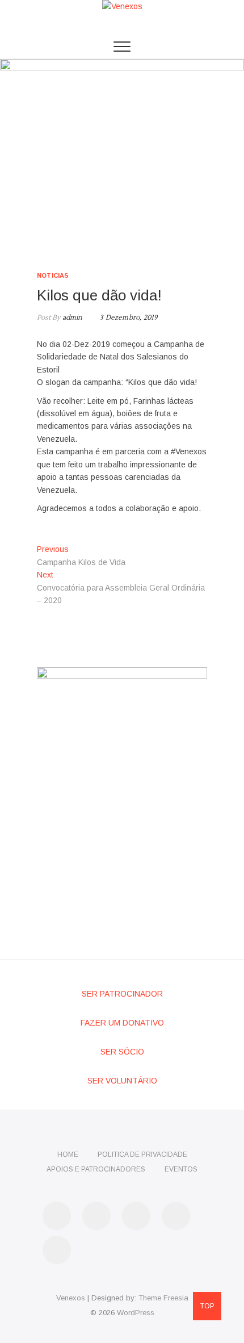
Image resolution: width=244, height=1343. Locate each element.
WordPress (135, 1312)
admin (71, 317)
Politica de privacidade (142, 1154)
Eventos (181, 1169)
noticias (53, 275)
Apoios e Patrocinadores (96, 1169)
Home (67, 1154)
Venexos (70, 1298)
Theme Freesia (163, 1298)
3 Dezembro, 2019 (127, 317)
